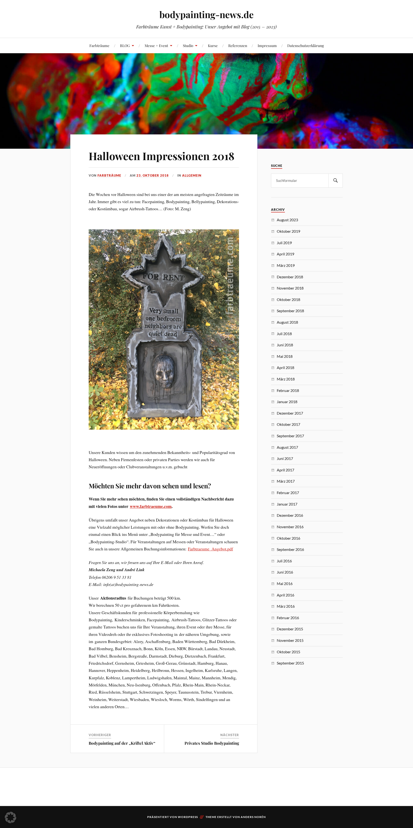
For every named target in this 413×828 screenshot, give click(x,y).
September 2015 (290, 663)
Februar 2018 (288, 390)
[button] (10, 817)
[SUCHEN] (335, 181)
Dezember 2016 (290, 515)
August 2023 (287, 219)
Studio (188, 45)
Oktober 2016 (288, 538)
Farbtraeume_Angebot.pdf (210, 549)
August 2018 (287, 322)
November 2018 (290, 288)
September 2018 (290, 310)
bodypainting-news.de (206, 14)
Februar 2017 (288, 492)
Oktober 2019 (288, 231)
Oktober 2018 (288, 299)
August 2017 (287, 447)
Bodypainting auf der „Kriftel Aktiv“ (122, 743)
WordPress (188, 817)
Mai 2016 (285, 583)
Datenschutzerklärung (305, 45)
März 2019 (286, 265)
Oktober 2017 (288, 424)
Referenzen (237, 45)
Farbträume (99, 45)
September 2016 (290, 549)
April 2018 (285, 367)
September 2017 (290, 435)
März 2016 (286, 606)
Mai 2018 (285, 356)
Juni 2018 (285, 345)
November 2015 (290, 640)
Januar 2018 (287, 401)
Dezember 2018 (290, 276)
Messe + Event (156, 45)
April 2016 (285, 595)
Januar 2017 (287, 504)
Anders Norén (253, 817)
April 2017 (285, 470)
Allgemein (191, 175)
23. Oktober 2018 (152, 175)
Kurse (213, 45)
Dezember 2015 (290, 629)
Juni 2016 (285, 572)
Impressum (267, 45)
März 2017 (286, 481)
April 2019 (285, 254)
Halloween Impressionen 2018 (161, 156)
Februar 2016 (288, 617)
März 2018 (286, 379)
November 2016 (290, 526)
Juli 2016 (284, 561)
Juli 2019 (284, 242)
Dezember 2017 (290, 413)
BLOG (125, 45)
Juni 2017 (285, 458)
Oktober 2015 (288, 651)
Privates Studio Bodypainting (212, 743)
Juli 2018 (284, 333)
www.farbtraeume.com (151, 506)
